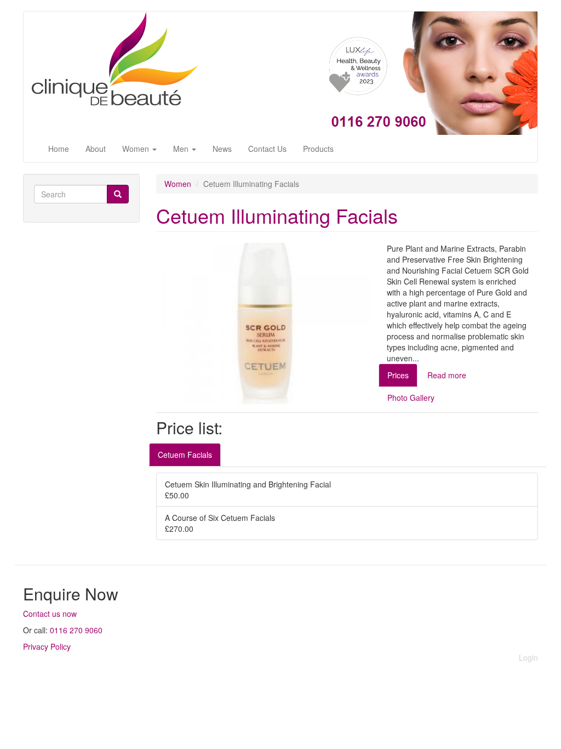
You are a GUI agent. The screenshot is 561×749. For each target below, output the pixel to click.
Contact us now (50, 613)
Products (318, 148)
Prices (398, 375)
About (95, 148)
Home (58, 148)
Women (136, 148)
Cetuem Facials (185, 454)
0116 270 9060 (76, 630)
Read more (446, 375)
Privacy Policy (47, 646)
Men (182, 148)
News (222, 148)
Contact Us (267, 148)
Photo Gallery (410, 397)
